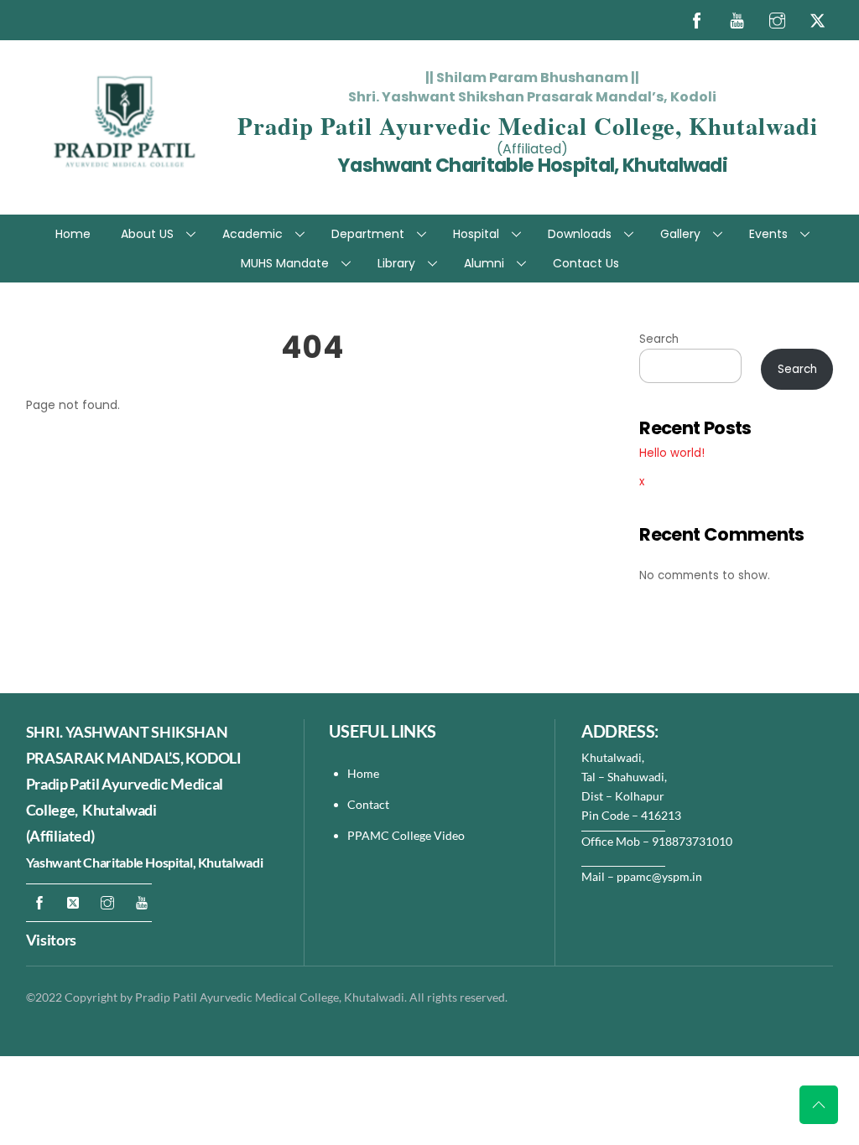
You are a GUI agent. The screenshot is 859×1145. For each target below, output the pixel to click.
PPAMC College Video (406, 835)
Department (367, 233)
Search (659, 339)
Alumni (484, 263)
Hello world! (672, 453)
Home (73, 233)
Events (768, 233)
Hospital (476, 233)
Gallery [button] (680, 233)
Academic (252, 233)
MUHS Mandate (285, 263)
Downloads (580, 233)
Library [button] (396, 263)
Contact (369, 804)
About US (147, 233)
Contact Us (586, 263)
